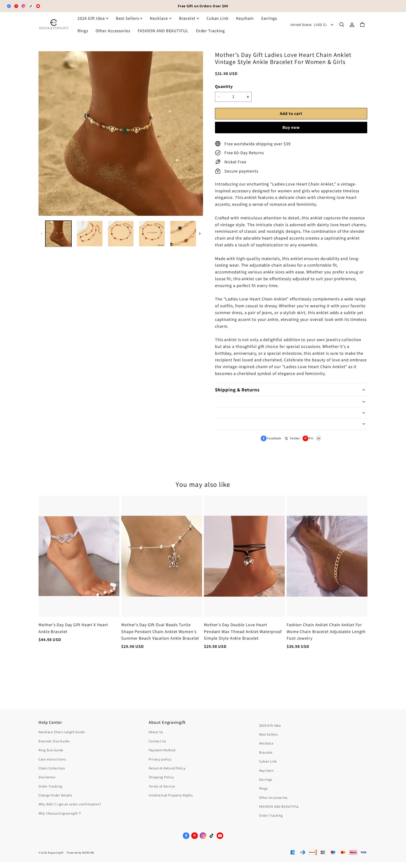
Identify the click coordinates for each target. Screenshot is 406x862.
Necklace (159, 18)
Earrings (269, 18)
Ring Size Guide (51, 750)
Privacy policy (160, 759)
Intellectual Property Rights (171, 795)
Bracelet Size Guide (54, 741)
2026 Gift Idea (91, 18)
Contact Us (157, 741)
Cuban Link (218, 18)
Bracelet (187, 18)
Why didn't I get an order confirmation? (70, 804)
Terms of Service (162, 786)
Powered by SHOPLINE (80, 852)
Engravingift (56, 852)
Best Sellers (127, 18)
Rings (83, 30)
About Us (156, 732)
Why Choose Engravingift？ (60, 813)
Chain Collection (52, 768)
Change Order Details (55, 795)
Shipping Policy (161, 777)
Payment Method (162, 750)
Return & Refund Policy (167, 768)
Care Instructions (52, 759)
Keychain (245, 18)
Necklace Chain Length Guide (62, 732)
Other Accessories (113, 30)
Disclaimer (47, 777)
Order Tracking (210, 30)
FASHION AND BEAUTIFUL (163, 30)
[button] (341, 24)
